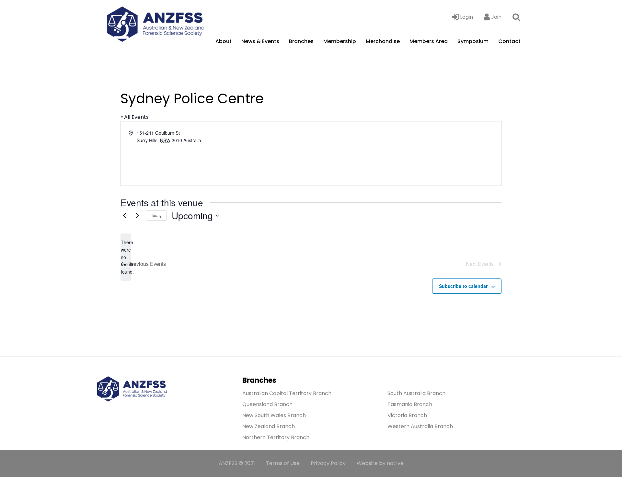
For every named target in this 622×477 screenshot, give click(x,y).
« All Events (135, 117)
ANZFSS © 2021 (237, 463)
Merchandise (383, 41)
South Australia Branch (416, 393)
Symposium (473, 41)
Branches (301, 41)
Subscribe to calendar (463, 286)
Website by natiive (380, 463)
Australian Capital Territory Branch (286, 393)
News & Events (260, 41)
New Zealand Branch (268, 426)
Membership (339, 41)
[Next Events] (137, 216)
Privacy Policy (328, 463)
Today (156, 215)
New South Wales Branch (274, 415)
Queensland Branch (267, 404)
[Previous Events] (124, 216)
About (223, 41)
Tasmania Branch (409, 404)
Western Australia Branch (420, 426)
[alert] (126, 256)
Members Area (428, 41)
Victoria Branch (407, 415)
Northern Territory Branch (275, 437)
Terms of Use (283, 463)
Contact (509, 41)
